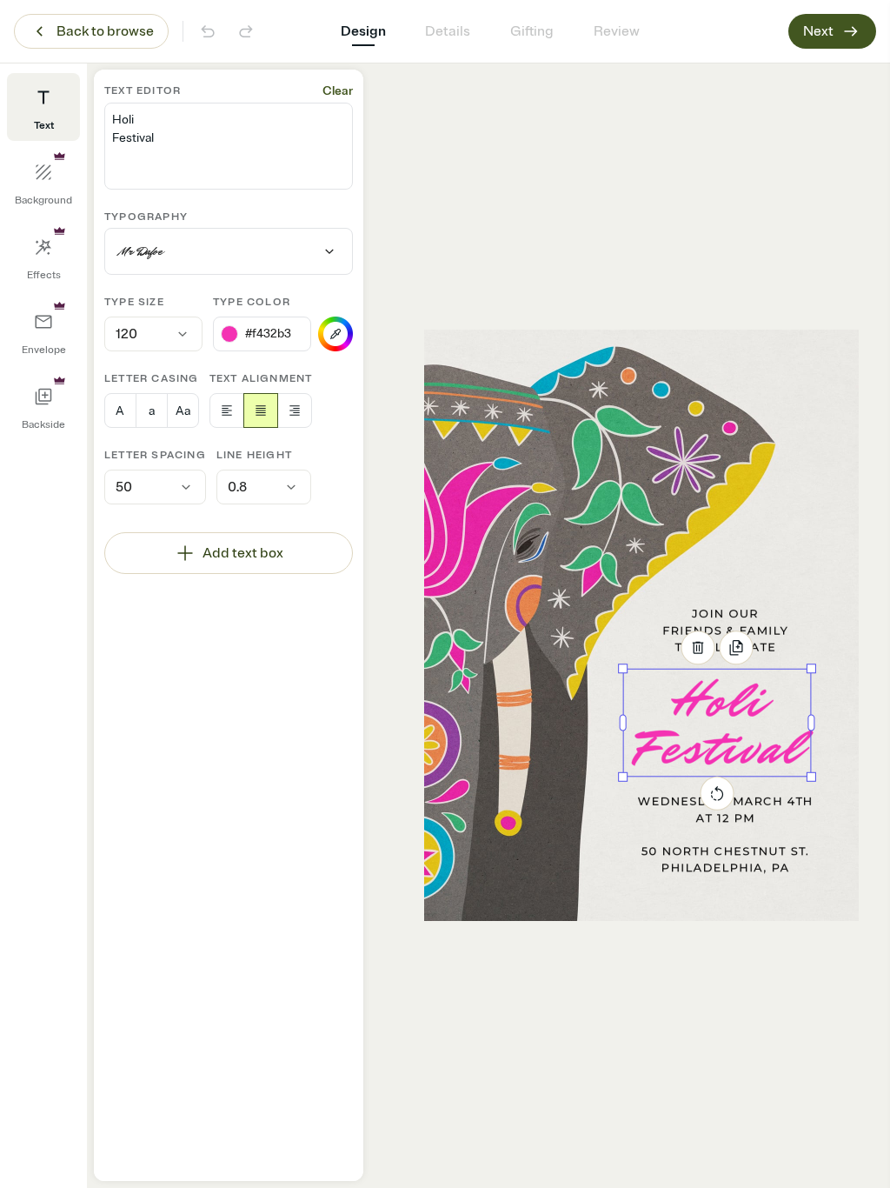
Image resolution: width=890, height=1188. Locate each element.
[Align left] (226, 410)
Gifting (532, 31)
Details (447, 31)
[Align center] (260, 410)
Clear (337, 90)
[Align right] (294, 410)
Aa (183, 411)
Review (617, 31)
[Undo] (207, 31)
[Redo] (246, 31)
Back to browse (105, 31)
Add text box (243, 553)
